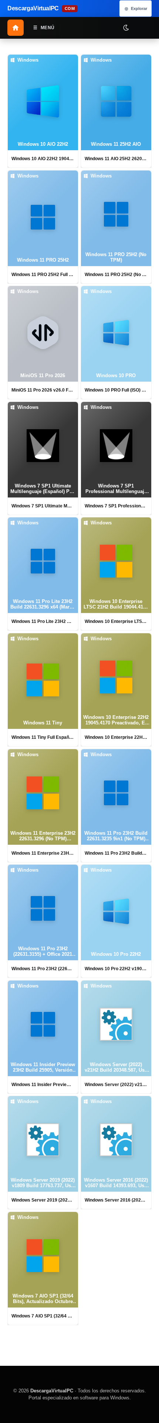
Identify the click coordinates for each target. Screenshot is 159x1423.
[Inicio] (15, 28)
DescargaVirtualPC (51, 1390)
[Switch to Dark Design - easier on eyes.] (125, 27)
